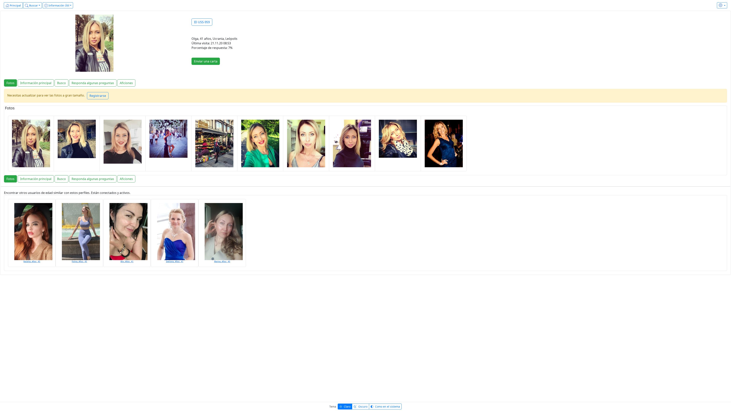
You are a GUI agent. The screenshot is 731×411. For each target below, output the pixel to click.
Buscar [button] (33, 5)
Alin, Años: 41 (127, 261)
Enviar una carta (205, 61)
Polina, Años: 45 (79, 261)
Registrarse (97, 96)
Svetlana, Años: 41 (174, 261)
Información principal (35, 83)
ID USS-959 (202, 22)
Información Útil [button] (58, 5)
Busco (61, 83)
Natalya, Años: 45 (31, 261)
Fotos (10, 83)
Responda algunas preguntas (93, 83)
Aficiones (126, 83)
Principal (15, 5)
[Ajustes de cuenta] (722, 5)
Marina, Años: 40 (222, 261)
